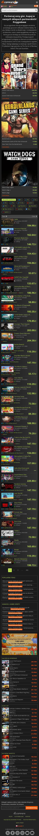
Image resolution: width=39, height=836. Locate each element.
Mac (29, 209)
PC (21, 200)
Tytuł (4, 216)
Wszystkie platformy (9, 200)
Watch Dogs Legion (8, 187)
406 (27, 570)
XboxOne (23, 206)
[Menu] (37, 2)
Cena (34, 216)
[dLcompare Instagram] (17, 833)
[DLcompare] (19, 813)
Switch (31, 203)
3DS (14, 206)
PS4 (35, 200)
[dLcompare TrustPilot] (22, 833)
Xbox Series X (9, 209)
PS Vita (21, 203)
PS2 (13, 203)
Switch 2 (7, 212)
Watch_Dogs (6, 192)
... (22, 570)
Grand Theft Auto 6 (8, 90)
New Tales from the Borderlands (12, 144)
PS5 (28, 200)
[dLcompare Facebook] (12, 833)
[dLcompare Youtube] (27, 833)
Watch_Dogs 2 (6, 190)
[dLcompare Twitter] (7, 833)
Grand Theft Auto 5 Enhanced (11, 95)
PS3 (6, 203)
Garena (20, 209)
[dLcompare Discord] (31, 833)
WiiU (6, 206)
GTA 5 (4, 93)
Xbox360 (33, 206)
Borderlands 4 (6, 138)
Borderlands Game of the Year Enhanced (14, 141)
